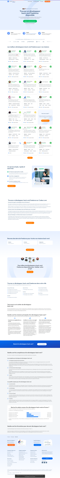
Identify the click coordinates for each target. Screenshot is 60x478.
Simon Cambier (44, 96)
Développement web (22, 451)
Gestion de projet (21, 459)
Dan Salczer (44, 142)
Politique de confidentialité (15, 472)
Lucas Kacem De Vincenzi (29, 66)
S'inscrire (47, 458)
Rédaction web (21, 455)
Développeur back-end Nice (43, 289)
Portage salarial (9, 464)
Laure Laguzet (13, 142)
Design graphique (21, 456)
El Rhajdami (13, 97)
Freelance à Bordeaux (33, 456)
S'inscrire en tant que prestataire (12, 462)
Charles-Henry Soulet (30, 127)
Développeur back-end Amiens (28, 289)
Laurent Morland (14, 127)
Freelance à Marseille (33, 454)
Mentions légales (9, 472)
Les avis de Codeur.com (10, 456)
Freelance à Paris (32, 451)
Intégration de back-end (42, 243)
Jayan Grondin (29, 50)
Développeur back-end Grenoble (13, 292)
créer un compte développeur (30, 23)
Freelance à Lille (32, 455)
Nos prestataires (9, 463)
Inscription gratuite (36, 1)
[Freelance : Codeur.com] (11, 1)
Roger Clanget (44, 50)
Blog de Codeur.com (10, 455)
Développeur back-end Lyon (12, 293)
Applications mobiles (22, 458)
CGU (20, 472)
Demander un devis (10, 460)
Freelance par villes (33, 450)
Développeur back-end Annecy (12, 289)
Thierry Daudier (14, 81)
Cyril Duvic (43, 127)
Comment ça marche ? (33, 460)
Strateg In (28, 96)
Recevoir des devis (45, 120)
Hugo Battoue (13, 50)
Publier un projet (47, 1)
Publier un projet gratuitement (30, 21)
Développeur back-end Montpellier (29, 293)
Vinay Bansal (29, 111)
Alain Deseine (44, 66)
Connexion (41, 1)
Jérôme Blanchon (29, 142)
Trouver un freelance (42, 344)
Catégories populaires (22, 450)
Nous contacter (32, 462)
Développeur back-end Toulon (43, 290)
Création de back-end (26, 243)
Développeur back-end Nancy (12, 297)
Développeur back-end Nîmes (28, 294)
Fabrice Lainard (13, 112)
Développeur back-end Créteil (43, 294)
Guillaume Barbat (29, 81)
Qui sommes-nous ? (10, 451)
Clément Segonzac (45, 81)
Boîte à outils (9, 454)
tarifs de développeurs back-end (17, 182)
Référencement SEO (22, 454)
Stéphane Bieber (14, 66)
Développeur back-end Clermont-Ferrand (14, 290)
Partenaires (9, 465)
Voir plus (29, 157)
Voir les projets (30, 1)
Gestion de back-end (11, 243)
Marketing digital (21, 457)
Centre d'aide (32, 461)
